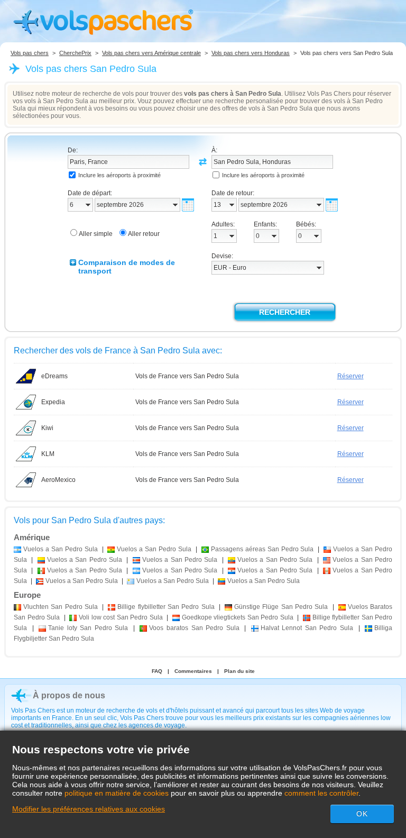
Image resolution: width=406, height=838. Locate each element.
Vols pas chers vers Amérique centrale (151, 53)
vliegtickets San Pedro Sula (237, 617)
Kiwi (47, 428)
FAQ (157, 671)
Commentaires (193, 671)
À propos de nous (69, 695)
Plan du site (239, 671)
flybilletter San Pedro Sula (165, 607)
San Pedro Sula (60, 607)
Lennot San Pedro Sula (307, 628)
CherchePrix (75, 53)
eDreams (54, 376)
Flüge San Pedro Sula (281, 607)
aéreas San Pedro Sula (262, 549)
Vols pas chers (30, 53)
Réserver (350, 376)
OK (362, 813)
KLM (47, 454)
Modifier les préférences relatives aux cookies (88, 809)
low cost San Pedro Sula (121, 617)
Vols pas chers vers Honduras (250, 53)
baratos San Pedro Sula (194, 628)
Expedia (53, 402)
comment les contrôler (321, 793)
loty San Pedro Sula (88, 628)
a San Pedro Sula (60, 549)
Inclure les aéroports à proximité (119, 175)
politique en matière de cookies (116, 793)
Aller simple (96, 234)
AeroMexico (58, 480)
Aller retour (144, 234)
